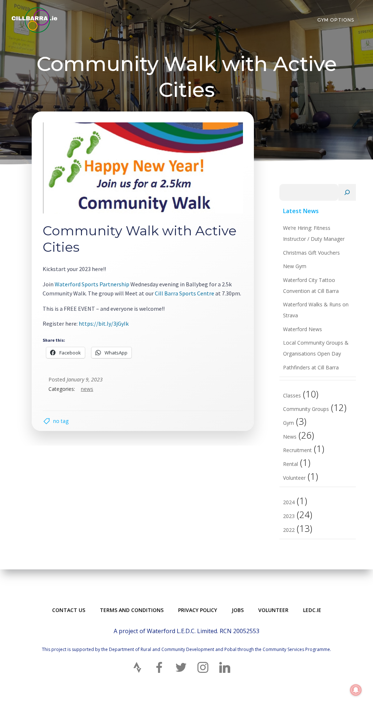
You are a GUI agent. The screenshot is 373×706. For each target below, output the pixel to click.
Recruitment (297, 450)
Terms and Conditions (132, 610)
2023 (289, 516)
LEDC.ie (312, 610)
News (87, 388)
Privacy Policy (197, 610)
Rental (290, 463)
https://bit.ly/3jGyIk (103, 323)
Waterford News (302, 329)
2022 (289, 529)
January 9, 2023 (85, 379)
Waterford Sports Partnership (92, 284)
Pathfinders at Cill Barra (311, 367)
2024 (289, 502)
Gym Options (335, 20)
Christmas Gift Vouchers (311, 252)
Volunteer (294, 477)
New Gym (294, 266)
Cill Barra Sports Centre (184, 293)
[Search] (347, 192)
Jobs (238, 610)
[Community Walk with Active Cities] (143, 167)
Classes (292, 395)
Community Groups (306, 408)
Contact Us (68, 610)
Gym (288, 422)
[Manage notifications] (356, 690)
